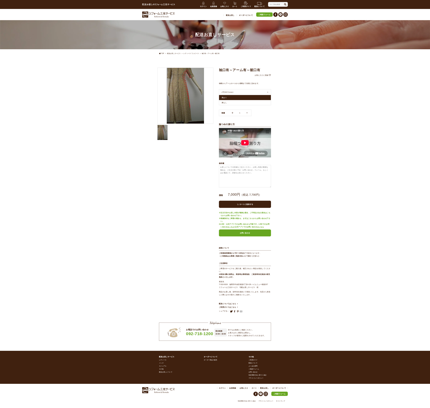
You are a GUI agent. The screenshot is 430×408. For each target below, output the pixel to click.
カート (254, 388)
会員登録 (232, 388)
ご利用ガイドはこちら (227, 307)
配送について (253, 363)
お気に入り (244, 388)
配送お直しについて (165, 372)
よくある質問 (253, 366)
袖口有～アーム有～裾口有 (210, 53)
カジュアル (162, 366)
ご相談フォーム (264, 14)
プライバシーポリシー (256, 378)
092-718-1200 (199, 333)
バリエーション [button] (228, 92)
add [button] (232, 112)
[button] (285, 4)
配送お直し (230, 15)
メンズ (161, 363)
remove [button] (247, 112)
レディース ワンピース (191, 53)
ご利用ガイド (253, 360)
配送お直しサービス (174, 53)
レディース (162, 360)
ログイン (222, 388)
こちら (231, 227)
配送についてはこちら (227, 304)
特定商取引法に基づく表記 (257, 375)
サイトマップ (280, 401)
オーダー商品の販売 (210, 360)
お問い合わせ (245, 233)
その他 (161, 369)
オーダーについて (246, 15)
